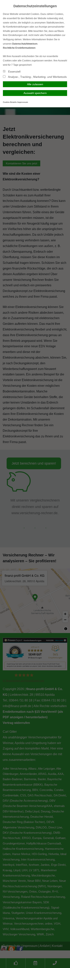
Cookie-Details (10, 102)
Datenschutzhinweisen (24, 43)
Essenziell (13, 71)
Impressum (22, 102)
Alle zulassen (35, 84)
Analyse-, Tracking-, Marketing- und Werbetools (37, 76)
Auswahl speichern (35, 93)
